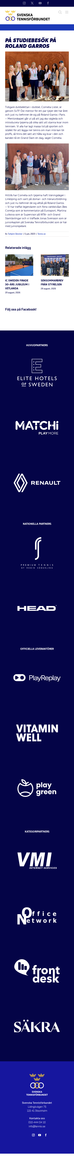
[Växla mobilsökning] (60, 12)
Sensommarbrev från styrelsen (52, 283)
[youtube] (39, 1135)
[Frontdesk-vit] (37, 946)
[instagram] (33, 1135)
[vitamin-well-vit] (37, 708)
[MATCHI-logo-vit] (37, 403)
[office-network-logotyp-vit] (37, 891)
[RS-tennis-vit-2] (37, 528)
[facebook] (45, 1135)
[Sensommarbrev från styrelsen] (55, 256)
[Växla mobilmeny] (67, 12)
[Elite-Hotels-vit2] (37, 348)
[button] (7, 274)
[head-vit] (37, 583)
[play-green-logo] (37, 763)
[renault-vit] (37, 458)
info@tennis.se (37, 1126)
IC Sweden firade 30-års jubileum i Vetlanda (17, 285)
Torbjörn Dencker (15, 234)
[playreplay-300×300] (37, 653)
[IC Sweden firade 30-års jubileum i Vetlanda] (19, 256)
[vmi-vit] (37, 836)
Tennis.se (42, 234)
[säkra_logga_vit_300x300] (37, 1001)
